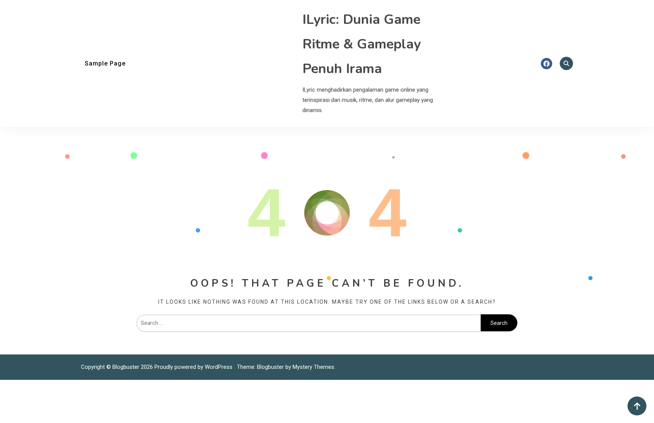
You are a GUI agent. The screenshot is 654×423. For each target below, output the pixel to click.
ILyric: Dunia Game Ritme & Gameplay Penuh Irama (361, 44)
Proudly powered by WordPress (194, 367)
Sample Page (105, 63)
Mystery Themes (313, 367)
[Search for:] (309, 323)
